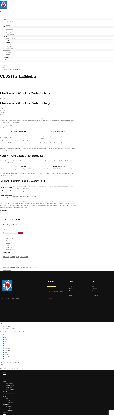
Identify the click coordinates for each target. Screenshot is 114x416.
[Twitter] (50, 305)
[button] (57, 298)
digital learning (31, 267)
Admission (9, 238)
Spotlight (9, 245)
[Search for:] (10, 232)
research (9, 259)
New (8, 243)
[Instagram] (50, 310)
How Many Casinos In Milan (7, 127)
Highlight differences (10, 328)
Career (8, 240)
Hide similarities (9, 326)
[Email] (4, 214)
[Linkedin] (1, 214)
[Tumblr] (3, 214)
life (7, 259)
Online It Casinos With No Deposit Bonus (10, 125)
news (4, 67)
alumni (12, 257)
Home (4, 65)
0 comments (3, 114)
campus (19, 256)
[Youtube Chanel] (50, 312)
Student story (10, 249)
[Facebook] (0, 214)
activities (6, 257)
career (25, 256)
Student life (9, 247)
